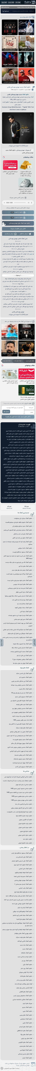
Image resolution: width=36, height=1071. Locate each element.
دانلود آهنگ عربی (27, 1011)
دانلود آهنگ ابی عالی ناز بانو (24, 656)
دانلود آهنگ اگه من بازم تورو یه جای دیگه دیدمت (18, 562)
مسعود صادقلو (29, 489)
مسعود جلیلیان (12, 487)
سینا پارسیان (12, 456)
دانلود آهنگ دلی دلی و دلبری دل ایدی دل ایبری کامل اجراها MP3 (18, 557)
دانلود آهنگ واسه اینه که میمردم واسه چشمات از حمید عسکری (17, 543)
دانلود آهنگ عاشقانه (26, 953)
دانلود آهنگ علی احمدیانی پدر (24, 857)
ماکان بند (31, 476)
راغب (10, 448)
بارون (31, 254)
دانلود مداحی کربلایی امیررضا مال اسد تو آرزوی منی (18, 777)
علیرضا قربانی (21, 470)
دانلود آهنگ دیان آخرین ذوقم (24, 592)
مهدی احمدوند (11, 489)
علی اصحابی (14, 464)
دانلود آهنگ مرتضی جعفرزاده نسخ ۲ (22, 659)
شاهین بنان (14, 459)
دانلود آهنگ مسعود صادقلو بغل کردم (22, 853)
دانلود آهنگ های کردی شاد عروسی (22, 584)
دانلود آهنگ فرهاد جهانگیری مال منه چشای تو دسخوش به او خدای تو (17, 924)
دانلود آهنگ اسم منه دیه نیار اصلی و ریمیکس (20, 588)
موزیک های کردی (27, 1003)
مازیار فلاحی (10, 473)
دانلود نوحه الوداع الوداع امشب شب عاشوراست (19, 812)
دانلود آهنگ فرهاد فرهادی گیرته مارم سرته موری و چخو (17, 930)
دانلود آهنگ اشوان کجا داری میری (23, 865)
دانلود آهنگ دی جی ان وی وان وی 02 (21, 693)
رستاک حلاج (5, 448)
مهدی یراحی (30, 495)
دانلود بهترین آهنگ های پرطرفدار (23, 933)
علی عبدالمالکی (29, 467)
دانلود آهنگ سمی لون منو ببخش (23, 619)
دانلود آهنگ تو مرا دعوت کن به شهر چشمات (20, 615)
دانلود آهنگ (25, 95)
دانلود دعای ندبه (27, 839)
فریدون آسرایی (29, 473)
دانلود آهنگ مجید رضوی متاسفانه (23, 759)
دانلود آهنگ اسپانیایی (26, 1019)
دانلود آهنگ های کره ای (25, 1027)
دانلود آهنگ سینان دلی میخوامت (23, 518)
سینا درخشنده (29, 459)
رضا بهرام (31, 450)
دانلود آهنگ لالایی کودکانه (25, 941)
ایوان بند (8, 436)
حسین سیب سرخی (19, 445)
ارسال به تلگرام (24, 234)
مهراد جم (24, 495)
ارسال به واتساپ (9, 234)
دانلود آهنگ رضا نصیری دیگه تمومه (22, 644)
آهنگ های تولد (6, 361)
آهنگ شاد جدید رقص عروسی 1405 (22, 720)
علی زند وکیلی (6, 464)
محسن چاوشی (19, 478)
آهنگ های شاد (17, 361)
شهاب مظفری (7, 459)
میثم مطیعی (10, 495)
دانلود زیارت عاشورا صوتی (25, 824)
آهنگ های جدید (30, 361)
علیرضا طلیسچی (29, 470)
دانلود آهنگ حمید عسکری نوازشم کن (22, 526)
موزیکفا (27, 507)
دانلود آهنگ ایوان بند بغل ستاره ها (22, 663)
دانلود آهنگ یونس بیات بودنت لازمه (22, 716)
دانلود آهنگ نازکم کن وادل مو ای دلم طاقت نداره (19, 896)
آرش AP (31, 431)
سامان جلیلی (23, 453)
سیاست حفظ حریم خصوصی (11, 1068)
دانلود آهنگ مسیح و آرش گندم (23, 767)
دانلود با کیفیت (17, 212)
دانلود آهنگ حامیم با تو (25, 677)
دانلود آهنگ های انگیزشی (25, 1042)
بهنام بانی (14, 439)
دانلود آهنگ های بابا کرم (25, 566)
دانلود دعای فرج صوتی (26, 831)
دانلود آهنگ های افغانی (25, 992)
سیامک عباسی (8, 453)
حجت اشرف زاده (29, 445)
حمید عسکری (30, 448)
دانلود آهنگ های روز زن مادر (24, 980)
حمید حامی (11, 445)
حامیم (11, 442)
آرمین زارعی (25, 431)
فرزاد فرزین (8, 470)
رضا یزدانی (13, 450)
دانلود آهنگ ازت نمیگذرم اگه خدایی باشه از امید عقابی (17, 630)
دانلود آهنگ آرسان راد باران (25, 908)
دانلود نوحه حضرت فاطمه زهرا (24, 816)
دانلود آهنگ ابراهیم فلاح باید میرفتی (22, 911)
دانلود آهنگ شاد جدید (26, 945)
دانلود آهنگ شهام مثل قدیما (24, 919)
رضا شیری (25, 450)
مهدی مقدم (16, 492)
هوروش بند (4, 498)
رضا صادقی (19, 450)
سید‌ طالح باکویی (29, 456)
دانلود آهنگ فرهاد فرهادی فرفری (23, 873)
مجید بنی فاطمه (24, 476)
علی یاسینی (15, 467)
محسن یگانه (30, 481)
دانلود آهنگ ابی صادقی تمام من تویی (21, 681)
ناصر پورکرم (30, 498)
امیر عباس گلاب (10, 434)
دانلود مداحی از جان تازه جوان (24, 785)
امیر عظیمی (30, 436)
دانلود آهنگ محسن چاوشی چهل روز (22, 708)
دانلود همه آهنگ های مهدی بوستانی (19, 223)
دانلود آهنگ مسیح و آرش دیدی (23, 697)
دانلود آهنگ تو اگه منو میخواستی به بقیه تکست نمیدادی (19, 575)
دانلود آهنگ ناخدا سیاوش (25, 548)
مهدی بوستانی (20, 150)
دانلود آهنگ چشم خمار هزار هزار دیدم (22, 570)
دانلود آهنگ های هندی (26, 1046)
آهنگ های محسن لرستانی (25, 1054)
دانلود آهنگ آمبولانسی (26, 1050)
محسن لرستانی (10, 478)
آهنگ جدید (11, 2)
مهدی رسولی (23, 492)
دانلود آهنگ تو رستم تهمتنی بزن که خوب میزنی (19, 736)
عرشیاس (9, 462)
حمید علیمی (23, 448)
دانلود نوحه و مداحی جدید (25, 957)
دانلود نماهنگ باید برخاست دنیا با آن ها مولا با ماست (17, 781)
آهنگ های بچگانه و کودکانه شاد (23, 984)
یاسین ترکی (30, 501)
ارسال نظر (6, 412)
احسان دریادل (30, 434)
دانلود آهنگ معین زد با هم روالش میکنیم (21, 732)
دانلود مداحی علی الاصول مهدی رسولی (21, 808)
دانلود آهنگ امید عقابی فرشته (24, 705)
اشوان (16, 434)
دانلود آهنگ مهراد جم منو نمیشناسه (22, 763)
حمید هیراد (15, 448)
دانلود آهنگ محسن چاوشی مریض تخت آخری (20, 747)
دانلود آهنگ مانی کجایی (25, 869)
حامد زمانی (24, 442)
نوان (19, 498)
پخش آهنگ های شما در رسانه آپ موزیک (26, 7)
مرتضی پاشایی (29, 487)
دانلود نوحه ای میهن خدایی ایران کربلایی (21, 751)
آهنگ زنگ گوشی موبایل (25, 972)
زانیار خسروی (30, 453)
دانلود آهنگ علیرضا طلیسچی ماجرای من (21, 701)
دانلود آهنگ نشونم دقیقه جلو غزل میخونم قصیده (18, 522)
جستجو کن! (5, 11)
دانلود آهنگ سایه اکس (26, 612)
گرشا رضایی (22, 473)
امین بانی (24, 436)
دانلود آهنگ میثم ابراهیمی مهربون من (22, 712)
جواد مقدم (30, 442)
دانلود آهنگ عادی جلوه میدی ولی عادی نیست (19, 580)
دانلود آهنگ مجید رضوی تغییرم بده (22, 740)
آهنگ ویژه (4, 2)
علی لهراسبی (22, 467)
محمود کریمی (11, 484)
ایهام (13, 436)
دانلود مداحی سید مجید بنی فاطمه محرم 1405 (19, 792)
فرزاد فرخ (14, 470)
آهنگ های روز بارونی (26, 1038)
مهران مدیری (17, 495)
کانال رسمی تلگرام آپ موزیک (18, 229)
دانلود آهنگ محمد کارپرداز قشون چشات (21, 652)
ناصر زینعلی (24, 498)
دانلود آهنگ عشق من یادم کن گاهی (22, 538)
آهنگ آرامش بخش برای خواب (24, 988)
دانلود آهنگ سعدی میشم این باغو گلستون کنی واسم (18, 530)
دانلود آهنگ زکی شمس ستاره (24, 673)
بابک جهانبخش (29, 439)
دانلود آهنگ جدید (27, 949)
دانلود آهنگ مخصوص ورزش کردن (22, 996)
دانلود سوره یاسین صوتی (25, 827)
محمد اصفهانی (22, 481)
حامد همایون (17, 442)
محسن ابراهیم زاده (28, 478)
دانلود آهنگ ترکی (27, 965)
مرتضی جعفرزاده (21, 487)
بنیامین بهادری (21, 439)
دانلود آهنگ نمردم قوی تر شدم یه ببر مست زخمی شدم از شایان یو (17, 639)
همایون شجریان (12, 498)
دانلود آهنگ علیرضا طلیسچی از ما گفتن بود (20, 724)
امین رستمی (18, 436)
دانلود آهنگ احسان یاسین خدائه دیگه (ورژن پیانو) (18, 596)
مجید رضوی (8, 476)
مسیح (23, 489)
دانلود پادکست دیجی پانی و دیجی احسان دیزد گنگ (18, 900)
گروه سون (16, 473)
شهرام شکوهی (30, 462)
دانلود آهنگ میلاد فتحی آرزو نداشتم (22, 915)
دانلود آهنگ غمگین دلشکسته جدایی (22, 1000)
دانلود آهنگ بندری (27, 1007)
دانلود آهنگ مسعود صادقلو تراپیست (22, 552)
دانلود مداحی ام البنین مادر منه (23, 804)
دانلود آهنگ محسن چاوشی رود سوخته (21, 685)
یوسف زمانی (24, 501)
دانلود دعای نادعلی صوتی (25, 835)
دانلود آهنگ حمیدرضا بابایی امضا (23, 876)
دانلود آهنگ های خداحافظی (24, 1031)
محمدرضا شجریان (28, 484)
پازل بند (9, 439)
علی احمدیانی (21, 464)
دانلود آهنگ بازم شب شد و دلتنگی (23, 534)
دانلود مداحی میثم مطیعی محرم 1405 (21, 796)
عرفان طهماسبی (29, 464)
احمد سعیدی (22, 434)
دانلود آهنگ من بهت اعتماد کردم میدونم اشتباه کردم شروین (18, 624)
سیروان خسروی (20, 456)
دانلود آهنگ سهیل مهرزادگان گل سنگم (21, 743)
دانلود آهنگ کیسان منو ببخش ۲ (23, 884)
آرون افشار (19, 431)
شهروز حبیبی (15, 462)
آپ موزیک (29, 2)
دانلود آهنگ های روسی (26, 1015)
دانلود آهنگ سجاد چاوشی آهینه (23, 608)
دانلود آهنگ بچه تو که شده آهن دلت (22, 600)
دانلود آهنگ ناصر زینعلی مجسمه (23, 755)
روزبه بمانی (6, 450)
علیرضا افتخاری (7, 467)
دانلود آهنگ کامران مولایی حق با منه (22, 904)
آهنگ (32, 97)
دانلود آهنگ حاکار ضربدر (25, 689)
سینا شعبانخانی (21, 459)
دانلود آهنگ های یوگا (26, 1035)
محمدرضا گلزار (19, 484)
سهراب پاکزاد (16, 453)
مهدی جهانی (30, 492)
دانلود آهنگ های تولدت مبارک (24, 728)
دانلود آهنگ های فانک (26, 976)
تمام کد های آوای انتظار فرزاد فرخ (23, 892)
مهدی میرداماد (8, 492)
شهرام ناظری (23, 462)
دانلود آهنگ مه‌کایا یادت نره (24, 604)
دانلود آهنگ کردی (27, 1058)
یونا (19, 501)
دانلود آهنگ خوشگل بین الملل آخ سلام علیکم (20, 634)
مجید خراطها (15, 476)
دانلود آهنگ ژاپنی (27, 1023)
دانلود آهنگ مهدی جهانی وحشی (23, 880)
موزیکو (9, 507)
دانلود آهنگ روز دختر (26, 968)
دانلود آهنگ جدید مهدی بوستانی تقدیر (18, 87)
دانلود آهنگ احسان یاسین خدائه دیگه (22, 648)
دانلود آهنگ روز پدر (27, 961)
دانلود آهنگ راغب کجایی (25, 888)
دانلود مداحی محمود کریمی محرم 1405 (21, 789)
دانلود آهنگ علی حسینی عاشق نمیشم (22, 861)
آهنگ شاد (18, 2)
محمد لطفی (7, 481)
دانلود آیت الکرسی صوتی (25, 820)
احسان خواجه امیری (11, 431)
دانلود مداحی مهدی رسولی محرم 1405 (21, 800)
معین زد (18, 489)
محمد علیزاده (14, 481)
